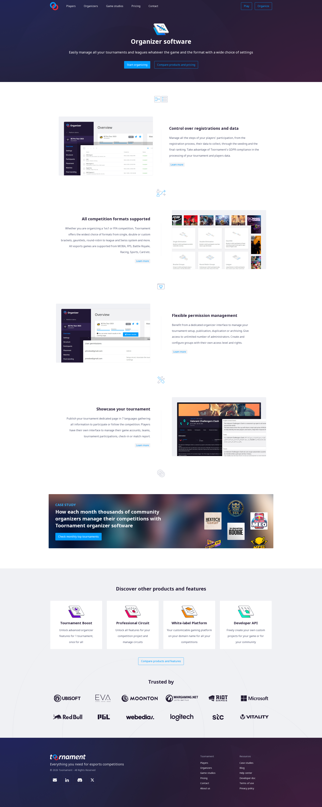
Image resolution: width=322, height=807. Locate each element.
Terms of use (246, 783)
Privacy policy (246, 788)
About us (205, 788)
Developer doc (247, 778)
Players (71, 6)
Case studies (246, 762)
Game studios (114, 6)
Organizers (91, 6)
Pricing (135, 6)
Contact (153, 6)
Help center (245, 772)
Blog (242, 767)
